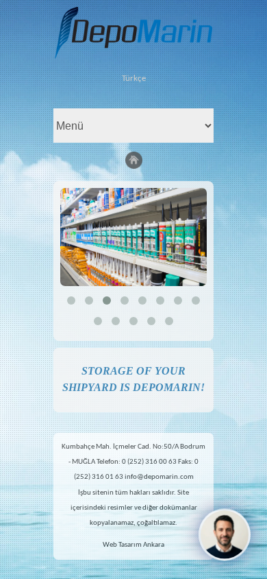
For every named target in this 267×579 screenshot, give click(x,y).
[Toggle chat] (225, 534)
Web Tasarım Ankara (133, 545)
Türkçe (134, 78)
